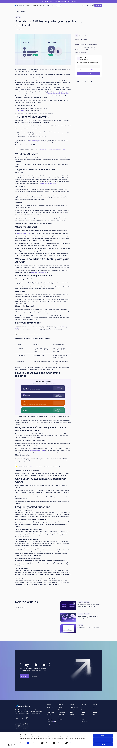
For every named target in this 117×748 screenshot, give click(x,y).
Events (82, 714)
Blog (82, 709)
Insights (82, 719)
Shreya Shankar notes (34, 140)
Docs (82, 707)
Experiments (49, 709)
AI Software (60, 724)
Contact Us (95, 712)
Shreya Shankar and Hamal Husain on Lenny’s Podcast (52, 149)
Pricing (48, 724)
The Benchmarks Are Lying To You (47, 183)
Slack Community (85, 716)
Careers (94, 709)
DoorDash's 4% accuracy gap (37, 450)
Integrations (49, 716)
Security (71, 712)
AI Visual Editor (51, 721)
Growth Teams (61, 714)
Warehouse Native (74, 707)
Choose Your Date (72, 1)
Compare (72, 714)
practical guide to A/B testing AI (39, 272)
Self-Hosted (72, 709)
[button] (28, 5)
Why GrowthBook (73, 716)
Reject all (103, 744)
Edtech (59, 721)
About (94, 707)
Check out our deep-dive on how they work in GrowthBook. (32, 334)
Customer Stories (84, 721)
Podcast (83, 712)
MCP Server (49, 714)
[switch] (42, 743)
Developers (60, 707)
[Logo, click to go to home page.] (19, 5)
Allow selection (103, 740)
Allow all (103, 735)
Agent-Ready (49, 719)
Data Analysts (61, 709)
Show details (73, 742)
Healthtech (60, 719)
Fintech (59, 716)
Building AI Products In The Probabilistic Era (58, 93)
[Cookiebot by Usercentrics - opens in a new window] (11, 745)
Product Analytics (50, 712)
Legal (94, 714)
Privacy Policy (91, 69)
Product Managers (62, 712)
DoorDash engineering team (24, 233)
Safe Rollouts (30, 466)
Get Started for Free (85, 724)
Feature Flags (50, 707)
